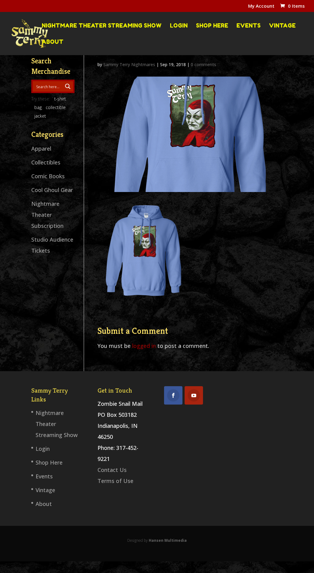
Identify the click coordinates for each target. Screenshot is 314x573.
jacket (40, 116)
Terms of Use (115, 480)
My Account (261, 6)
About (52, 42)
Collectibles (45, 162)
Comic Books (48, 176)
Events (248, 26)
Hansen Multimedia (168, 540)
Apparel (41, 148)
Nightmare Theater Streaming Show (102, 26)
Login (179, 26)
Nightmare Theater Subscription (47, 214)
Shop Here (212, 26)
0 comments (203, 64)
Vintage (282, 26)
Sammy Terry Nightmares (129, 64)
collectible (56, 107)
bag (38, 107)
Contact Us (112, 469)
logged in (144, 345)
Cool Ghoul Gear (52, 190)
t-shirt (60, 99)
